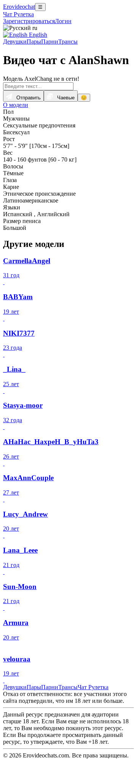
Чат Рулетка (18, 14)
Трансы (68, 41)
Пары (34, 41)
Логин (63, 21)
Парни (49, 41)
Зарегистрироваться (29, 21)
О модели (15, 105)
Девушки (15, 41)
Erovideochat (19, 6)
